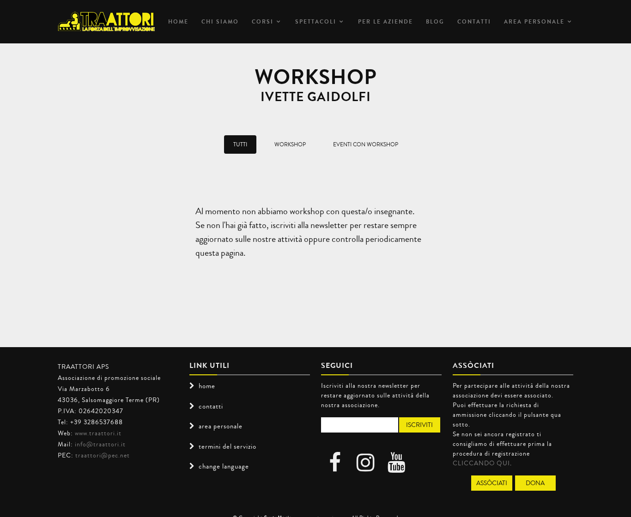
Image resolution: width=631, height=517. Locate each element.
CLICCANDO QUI (481, 463)
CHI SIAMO (220, 22)
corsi (262, 22)
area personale (534, 22)
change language (224, 466)
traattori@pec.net (102, 455)
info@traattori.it (100, 444)
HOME (178, 22)
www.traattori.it (98, 433)
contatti (211, 406)
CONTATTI (474, 22)
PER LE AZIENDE (385, 22)
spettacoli (315, 22)
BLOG (435, 22)
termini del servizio (227, 446)
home (207, 386)
